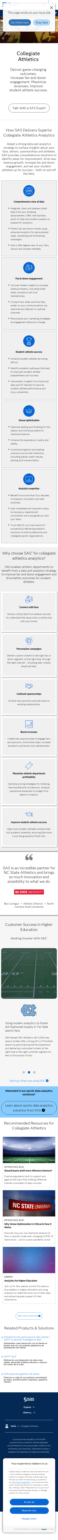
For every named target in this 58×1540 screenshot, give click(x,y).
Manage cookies (29, 1518)
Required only (29, 1510)
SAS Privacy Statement (21, 1482)
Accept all (29, 1502)
